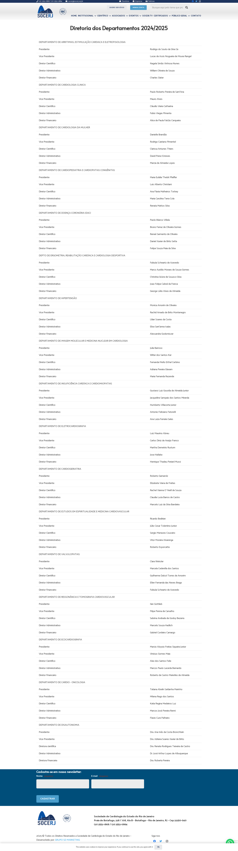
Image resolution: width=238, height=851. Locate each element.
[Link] (51, 11)
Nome (44, 776)
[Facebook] (155, 841)
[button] (230, 843)
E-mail (99, 776)
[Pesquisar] (186, 7)
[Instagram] (167, 841)
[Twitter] (161, 841)
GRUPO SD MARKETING (67, 840)
